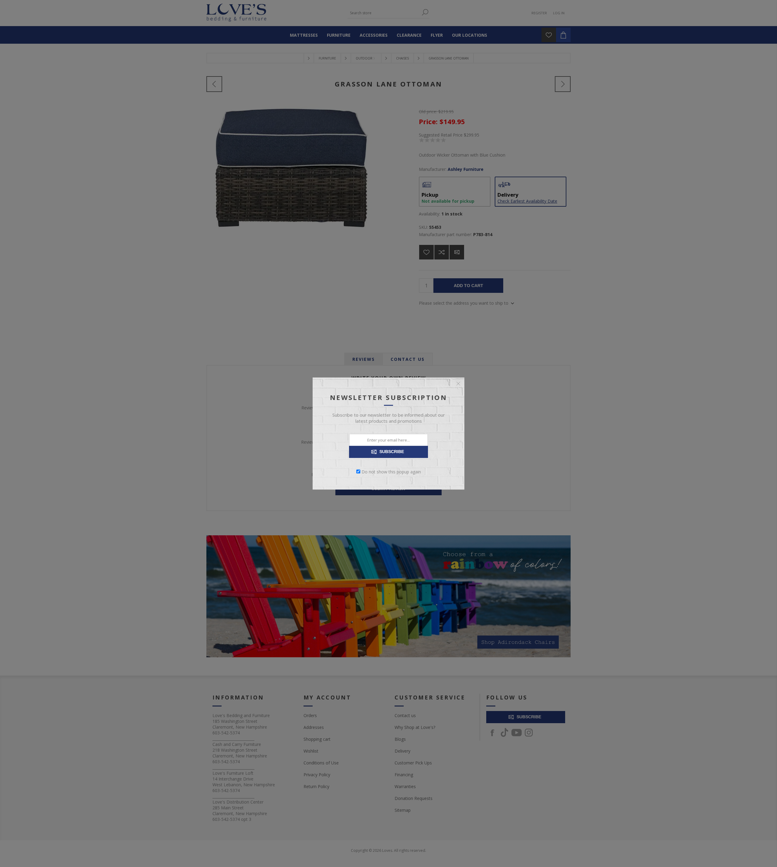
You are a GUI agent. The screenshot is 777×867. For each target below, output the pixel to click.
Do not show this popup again (391, 471)
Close (458, 384)
